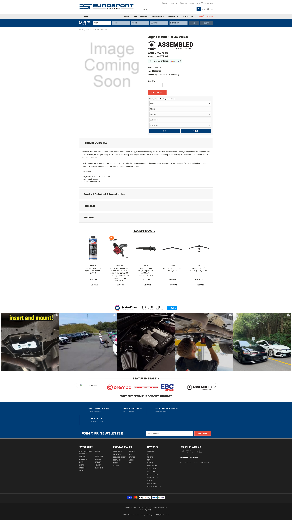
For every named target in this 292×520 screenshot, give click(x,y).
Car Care (82, 456)
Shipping (150, 463)
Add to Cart (94, 285)
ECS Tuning (117, 460)
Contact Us (187, 16)
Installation (158, 16)
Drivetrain (99, 456)
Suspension (99, 468)
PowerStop (117, 454)
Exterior (82, 462)
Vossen (131, 460)
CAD (188, 469)
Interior (98, 462)
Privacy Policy (152, 478)
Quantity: (151, 81)
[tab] (146, 143)
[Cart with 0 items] (212, 9)
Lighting (82, 465)
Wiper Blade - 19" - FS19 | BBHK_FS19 (172, 269)
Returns (150, 460)
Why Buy (150, 454)
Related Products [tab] (144, 230)
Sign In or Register (154, 487)
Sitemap (150, 481)
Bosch (115, 463)
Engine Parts (84, 459)
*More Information (95, 411)
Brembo (132, 451)
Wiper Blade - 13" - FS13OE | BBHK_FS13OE (198, 269)
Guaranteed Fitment (171, 3)
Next (216, 385)
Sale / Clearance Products (85, 452)
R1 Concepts (117, 451)
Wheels (81, 471)
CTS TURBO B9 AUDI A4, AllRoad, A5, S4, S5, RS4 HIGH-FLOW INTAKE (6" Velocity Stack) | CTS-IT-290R (119, 272)
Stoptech (132, 457)
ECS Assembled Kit (119, 457)
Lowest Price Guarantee (191, 3)
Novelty (98, 465)
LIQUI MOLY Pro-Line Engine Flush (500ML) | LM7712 (93, 270)
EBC (130, 454)
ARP (130, 463)
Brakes (97, 451)
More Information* (129, 411)
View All (116, 466)
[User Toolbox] (203, 9)
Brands (127, 16)
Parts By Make (152, 466)
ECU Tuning (151, 472)
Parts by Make (140, 16)
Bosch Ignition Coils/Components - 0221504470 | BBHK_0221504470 (146, 272)
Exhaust (98, 459)
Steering (82, 468)
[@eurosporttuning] (117, 308)
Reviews (150, 457)
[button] (208, 9)
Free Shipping (208, 3)
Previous (76, 385)
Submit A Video (152, 475)
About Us (172, 16)
